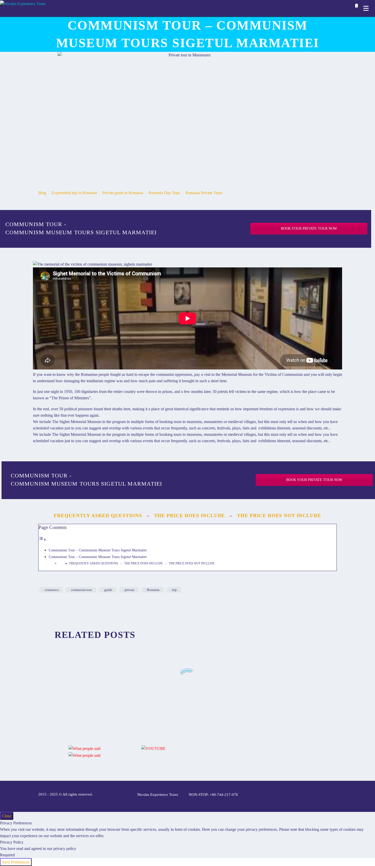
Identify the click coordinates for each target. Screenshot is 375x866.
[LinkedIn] (72, 605)
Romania (153, 590)
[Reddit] (80, 605)
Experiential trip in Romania (74, 193)
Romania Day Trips (164, 193)
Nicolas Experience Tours (157, 795)
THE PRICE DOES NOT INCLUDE (279, 515)
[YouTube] (329, 795)
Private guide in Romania (122, 193)
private (129, 590)
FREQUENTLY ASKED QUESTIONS (98, 515)
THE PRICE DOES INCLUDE (189, 515)
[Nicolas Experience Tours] (23, 3)
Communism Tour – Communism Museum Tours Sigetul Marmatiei (98, 550)
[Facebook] (42, 605)
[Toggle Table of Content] (42, 539)
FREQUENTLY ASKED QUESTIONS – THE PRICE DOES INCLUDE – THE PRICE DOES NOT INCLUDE (142, 563)
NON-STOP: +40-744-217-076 (213, 795)
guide (108, 590)
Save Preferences (16, 862)
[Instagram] (315, 795)
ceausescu (52, 590)
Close (6, 816)
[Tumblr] (64, 605)
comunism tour (81, 590)
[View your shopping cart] (355, 9)
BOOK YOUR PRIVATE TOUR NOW (309, 228)
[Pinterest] (57, 605)
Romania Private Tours (203, 193)
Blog (42, 193)
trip (174, 590)
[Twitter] (49, 605)
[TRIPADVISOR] (335, 795)
